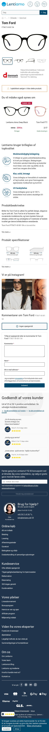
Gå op (33, 711)
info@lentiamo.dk (24, 518)
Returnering (6, 580)
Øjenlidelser (6, 635)
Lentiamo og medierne (10, 668)
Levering (5, 538)
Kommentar (9, 343)
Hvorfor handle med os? (11, 672)
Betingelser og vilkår (9, 550)
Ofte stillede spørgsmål (11, 568)
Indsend (24, 385)
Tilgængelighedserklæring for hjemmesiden (19, 572)
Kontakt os (6, 676)
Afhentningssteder (9, 542)
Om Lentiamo (7, 656)
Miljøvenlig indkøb (9, 617)
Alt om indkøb (7, 530)
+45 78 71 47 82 (24, 514)
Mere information (34, 726)
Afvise (17, 729)
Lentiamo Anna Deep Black (17, 122)
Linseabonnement (9, 601)
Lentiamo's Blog (8, 664)
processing (19, 378)
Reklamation (7, 576)
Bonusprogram (7, 605)
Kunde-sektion (7, 588)
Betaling (5, 534)
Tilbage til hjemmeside (21, 711)
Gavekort (5, 546)
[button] (7, 60)
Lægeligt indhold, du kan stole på (14, 639)
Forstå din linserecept (10, 631)
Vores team (6, 660)
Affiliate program (8, 613)
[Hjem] (3, 18)
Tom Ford (22, 18)
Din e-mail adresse (11, 370)
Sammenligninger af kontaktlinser (15, 643)
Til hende (13, 18)
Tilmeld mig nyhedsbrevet (25, 494)
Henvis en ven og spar (10, 609)
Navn (6, 361)
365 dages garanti (9, 584)
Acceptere (6, 729)
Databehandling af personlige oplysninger (18, 554)
